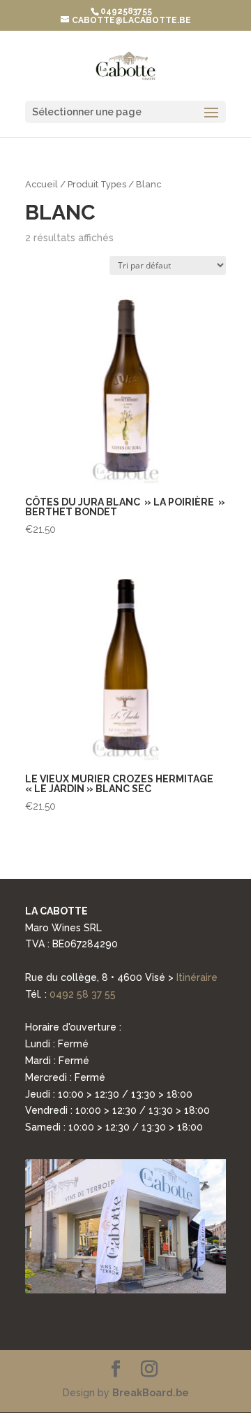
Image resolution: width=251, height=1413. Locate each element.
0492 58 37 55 (83, 994)
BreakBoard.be (150, 1392)
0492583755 (126, 11)
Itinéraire (197, 977)
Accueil (41, 184)
